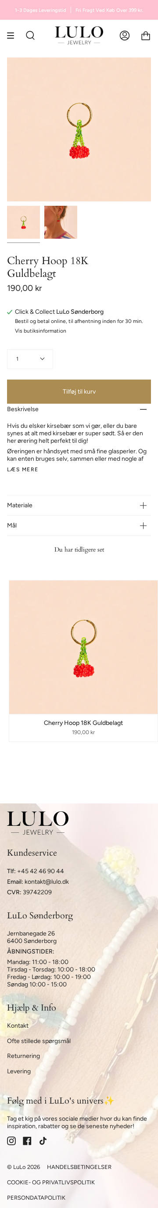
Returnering (23, 1056)
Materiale (19, 505)
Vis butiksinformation (40, 331)
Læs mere (23, 469)
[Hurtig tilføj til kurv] (19, 703)
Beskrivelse (23, 409)
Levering (19, 1071)
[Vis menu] (13, 35)
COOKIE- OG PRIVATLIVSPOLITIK (51, 1182)
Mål (12, 525)
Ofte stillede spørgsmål (39, 1041)
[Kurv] (145, 35)
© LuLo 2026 (23, 1167)
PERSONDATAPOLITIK (36, 1197)
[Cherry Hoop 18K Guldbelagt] (23, 222)
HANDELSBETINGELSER (79, 1167)
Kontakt (18, 1025)
